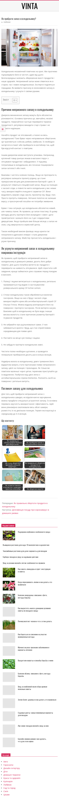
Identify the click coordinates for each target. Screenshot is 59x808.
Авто (5, 761)
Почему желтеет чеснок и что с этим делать (35, 621)
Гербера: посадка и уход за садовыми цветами (20, 556)
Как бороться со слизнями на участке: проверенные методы (32, 635)
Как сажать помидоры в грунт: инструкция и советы (34, 570)
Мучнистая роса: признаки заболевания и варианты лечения (33, 648)
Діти (5, 771)
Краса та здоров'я (11, 778)
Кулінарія (7, 781)
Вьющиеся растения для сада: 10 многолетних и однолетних (26, 544)
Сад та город (9, 788)
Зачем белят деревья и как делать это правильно (37, 699)
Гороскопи (8, 765)
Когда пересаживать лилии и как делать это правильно (35, 583)
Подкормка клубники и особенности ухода (34, 531)
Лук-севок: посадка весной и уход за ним (33, 725)
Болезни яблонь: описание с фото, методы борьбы (34, 675)
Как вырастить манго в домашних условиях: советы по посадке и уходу (34, 609)
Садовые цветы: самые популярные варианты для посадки (35, 714)
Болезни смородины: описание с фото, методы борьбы (32, 596)
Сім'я (5, 791)
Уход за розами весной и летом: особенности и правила (24, 562)
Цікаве (6, 794)
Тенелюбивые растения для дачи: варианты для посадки (25, 550)
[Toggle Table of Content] (13, 100)
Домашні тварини (11, 774)
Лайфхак (7, 22)
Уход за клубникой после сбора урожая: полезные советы (32, 688)
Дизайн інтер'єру (11, 768)
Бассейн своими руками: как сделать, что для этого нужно (32, 740)
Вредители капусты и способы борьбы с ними (35, 660)
